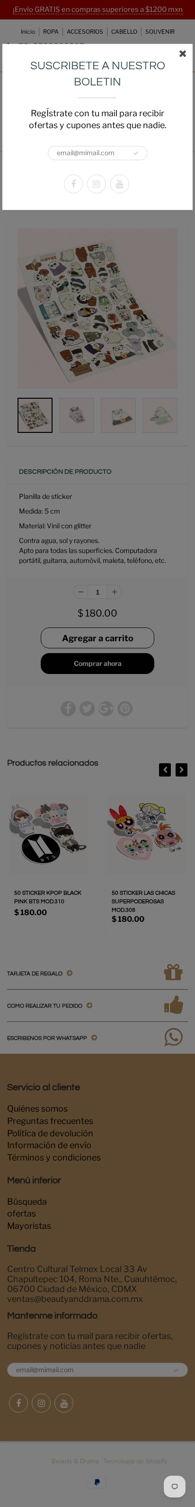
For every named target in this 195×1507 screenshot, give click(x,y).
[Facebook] (73, 183)
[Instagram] (96, 183)
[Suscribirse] (136, 153)
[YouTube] (119, 183)
